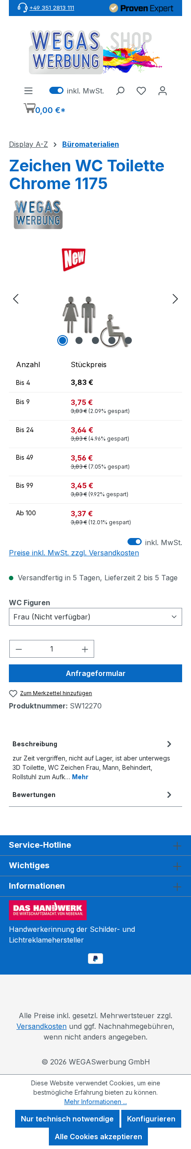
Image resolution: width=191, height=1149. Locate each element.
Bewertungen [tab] (34, 794)
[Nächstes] (175, 298)
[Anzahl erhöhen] (85, 649)
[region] (95, 298)
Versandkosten (41, 1026)
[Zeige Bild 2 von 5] (79, 340)
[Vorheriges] (15, 298)
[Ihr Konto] (162, 90)
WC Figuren (29, 602)
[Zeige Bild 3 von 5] (95, 340)
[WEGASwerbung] (95, 215)
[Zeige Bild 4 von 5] (111, 340)
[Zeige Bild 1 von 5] (62, 340)
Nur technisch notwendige (67, 1118)
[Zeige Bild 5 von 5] (128, 340)
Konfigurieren (151, 1118)
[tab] (93, 759)
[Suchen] (120, 90)
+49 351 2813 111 (51, 7)
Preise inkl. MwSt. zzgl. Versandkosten (74, 552)
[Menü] (28, 90)
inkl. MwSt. (76, 90)
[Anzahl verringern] (18, 649)
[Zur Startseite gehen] (95, 52)
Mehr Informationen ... (95, 1101)
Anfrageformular (96, 673)
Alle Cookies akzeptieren (98, 1136)
